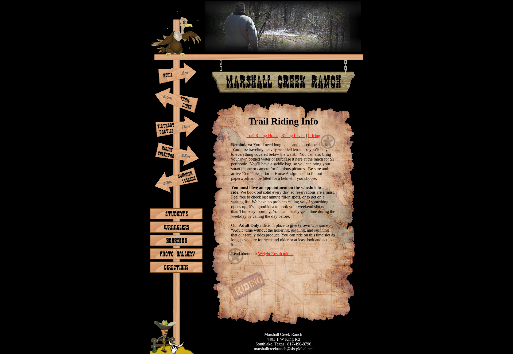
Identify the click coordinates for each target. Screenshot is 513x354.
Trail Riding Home (262, 135)
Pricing (314, 135)
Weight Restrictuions (275, 253)
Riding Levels (293, 135)
